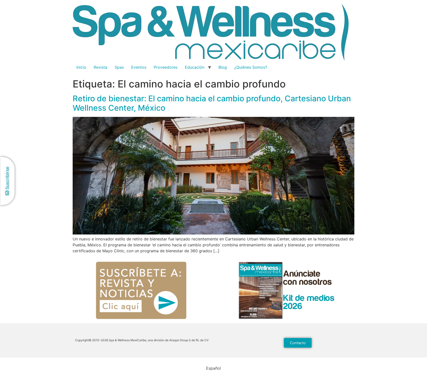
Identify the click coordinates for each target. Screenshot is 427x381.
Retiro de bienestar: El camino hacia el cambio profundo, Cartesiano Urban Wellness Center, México (212, 103)
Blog (222, 67)
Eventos (138, 67)
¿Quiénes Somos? (250, 67)
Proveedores (165, 67)
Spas (119, 67)
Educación (194, 67)
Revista (100, 67)
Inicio (81, 67)
